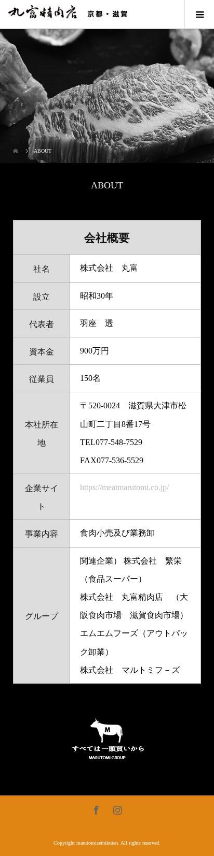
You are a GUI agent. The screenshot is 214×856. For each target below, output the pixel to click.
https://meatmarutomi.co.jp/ (124, 487)
